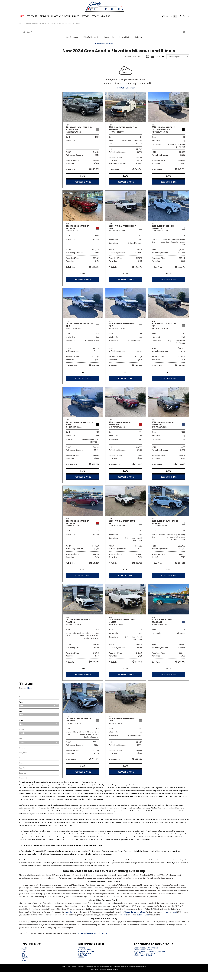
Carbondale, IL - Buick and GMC (146, 953)
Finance (75, 16)
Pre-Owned (32, 16)
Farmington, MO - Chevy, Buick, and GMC (149, 951)
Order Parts (82, 955)
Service (95, 16)
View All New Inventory (126, 88)
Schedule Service (84, 953)
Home (21, 23)
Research (44, 16)
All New (24, 948)
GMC (23, 955)
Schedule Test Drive (86, 951)
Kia (23, 959)
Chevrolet (25, 951)
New (22, 16)
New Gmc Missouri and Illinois (62, 23)
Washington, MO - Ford (143, 955)
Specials (85, 16)
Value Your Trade (84, 950)
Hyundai (25, 957)
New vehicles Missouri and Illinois (37, 23)
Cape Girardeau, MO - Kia (143, 950)
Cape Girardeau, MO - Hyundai (146, 948)
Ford (23, 953)
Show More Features (105, 44)
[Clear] (29, 688)
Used (24, 960)
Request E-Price (83, 182)
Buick (24, 950)
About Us (105, 16)
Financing (81, 948)
